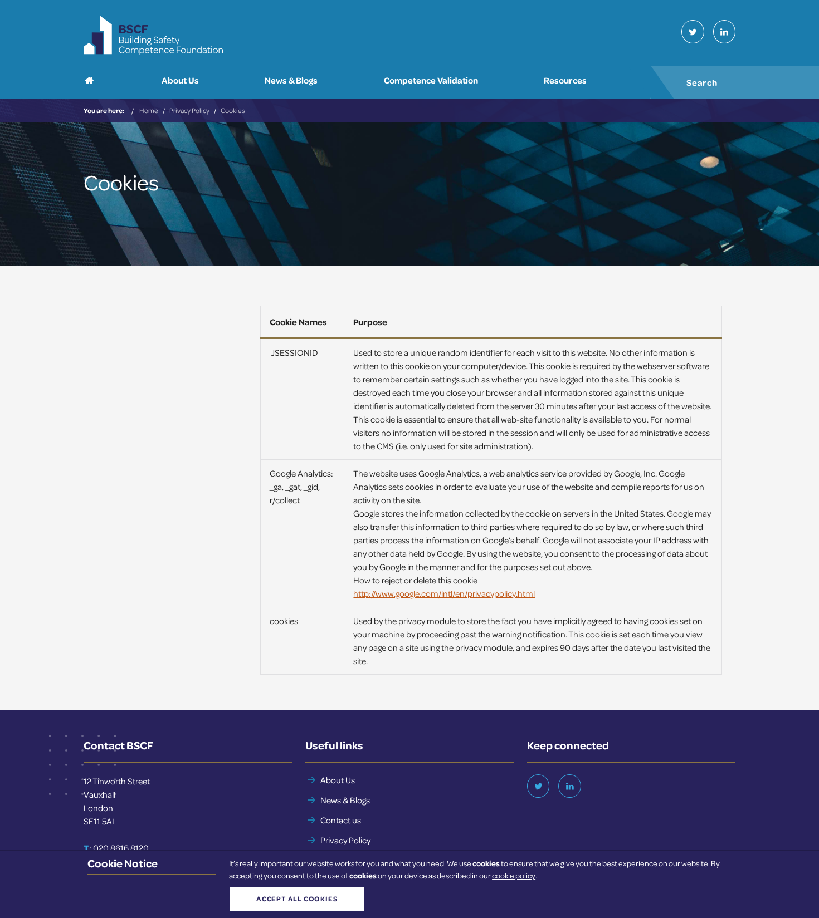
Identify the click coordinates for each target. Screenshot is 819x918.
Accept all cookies (296, 898)
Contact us (340, 820)
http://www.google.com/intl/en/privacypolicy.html (444, 593)
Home (148, 110)
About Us (337, 780)
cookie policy (513, 875)
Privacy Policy (189, 110)
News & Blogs (345, 800)
